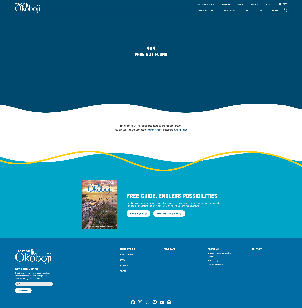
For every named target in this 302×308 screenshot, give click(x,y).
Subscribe (23, 290)
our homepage (180, 130)
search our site (154, 130)
